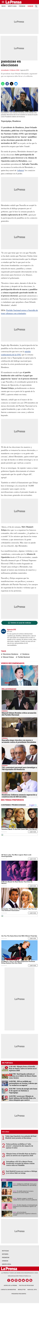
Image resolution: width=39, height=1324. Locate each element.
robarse (20, 170)
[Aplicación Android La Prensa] (27, 1280)
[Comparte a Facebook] (7, 83)
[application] (19, 675)
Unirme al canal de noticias (21, 623)
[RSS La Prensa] (30, 1280)
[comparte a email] (16, 83)
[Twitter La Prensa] (12, 1280)
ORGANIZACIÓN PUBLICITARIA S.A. (19, 1276)
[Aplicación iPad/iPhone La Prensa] (23, 1280)
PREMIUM (5, 1257)
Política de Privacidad (26, 1285)
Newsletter (22, 1289)
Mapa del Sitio (32, 1289)
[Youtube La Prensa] (19, 1280)
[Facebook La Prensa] (8, 1280)
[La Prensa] (9, 1268)
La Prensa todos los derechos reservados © (19, 1273)
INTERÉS (5, 1254)
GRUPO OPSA (6, 1264)
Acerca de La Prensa (10, 1285)
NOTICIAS (5, 1251)
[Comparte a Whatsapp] (2, 83)
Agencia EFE (24, 70)
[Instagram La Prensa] (16, 1280)
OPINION (5, 1261)
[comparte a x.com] (11, 83)
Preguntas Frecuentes (19, 1293)
